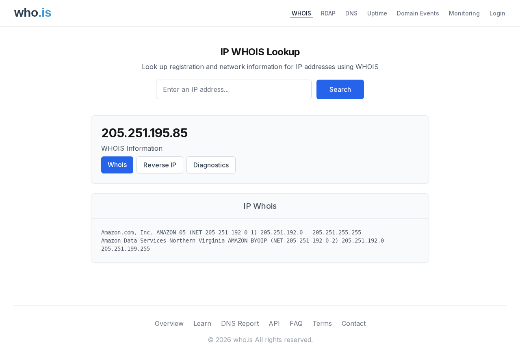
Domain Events (418, 13)
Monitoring (464, 13)
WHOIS (301, 13)
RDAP (328, 13)
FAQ (296, 323)
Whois (117, 164)
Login (497, 13)
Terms (322, 323)
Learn (202, 323)
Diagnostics (211, 165)
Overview (169, 323)
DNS (351, 13)
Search (340, 89)
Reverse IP (159, 165)
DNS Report (240, 323)
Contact (354, 323)
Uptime (377, 13)
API (274, 323)
